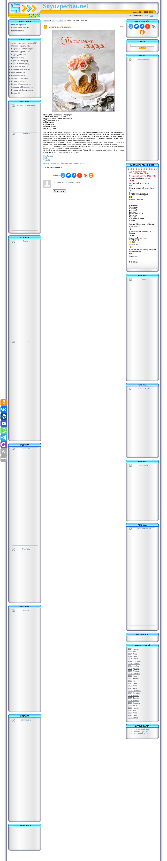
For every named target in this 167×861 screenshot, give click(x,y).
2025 (53, 20)
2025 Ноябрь (133, 696)
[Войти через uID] (63, 175)
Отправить (59, 191)
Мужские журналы (18, 52)
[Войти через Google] (85, 175)
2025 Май (132, 681)
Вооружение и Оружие (20, 49)
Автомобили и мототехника (22, 43)
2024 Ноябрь (133, 666)
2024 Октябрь (134, 664)
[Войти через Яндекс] (79, 175)
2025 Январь (133, 671)
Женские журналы (18, 46)
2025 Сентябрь (134, 691)
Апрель (60, 20)
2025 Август (133, 688)
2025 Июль (132, 686)
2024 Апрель (133, 649)
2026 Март (132, 705)
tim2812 (82, 163)
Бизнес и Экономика (19, 84)
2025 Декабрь (133, 698)
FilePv (45, 158)
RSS (151, 16)
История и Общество (20, 90)
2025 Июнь (132, 683)
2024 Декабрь (133, 669)
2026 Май (132, 710)
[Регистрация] (34, 17)
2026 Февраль (134, 703)
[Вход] (38, 17)
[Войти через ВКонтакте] (68, 175)
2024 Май (132, 651)
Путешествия (17, 81)
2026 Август (133, 718)
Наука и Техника (18, 64)
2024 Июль (132, 656)
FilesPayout (48, 156)
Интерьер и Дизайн (19, 69)
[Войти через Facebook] (74, 175)
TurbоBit (46, 160)
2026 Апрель (133, 708)
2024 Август (133, 659)
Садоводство (16, 55)
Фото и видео (16, 72)
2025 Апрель (133, 678)
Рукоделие (15, 75)
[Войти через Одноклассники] (91, 175)
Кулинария (15, 58)
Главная (46, 20)
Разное (14, 93)
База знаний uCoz (140, 733)
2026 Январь (133, 701)
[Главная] (30, 17)
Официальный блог (141, 729)
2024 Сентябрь (134, 661)
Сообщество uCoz (140, 731)
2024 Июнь (132, 654)
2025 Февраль (134, 673)
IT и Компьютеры (18, 66)
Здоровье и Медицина (20, 87)
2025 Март (132, 676)
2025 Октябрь (134, 693)
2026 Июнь (132, 713)
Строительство (17, 61)
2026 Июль (132, 715)
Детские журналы (18, 78)
